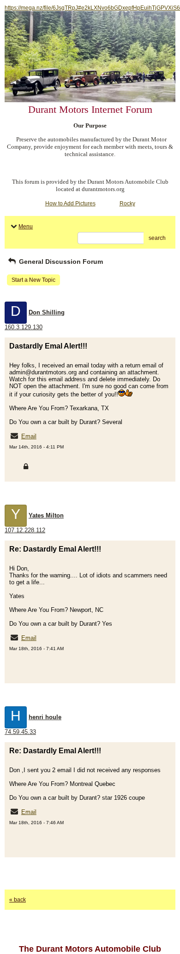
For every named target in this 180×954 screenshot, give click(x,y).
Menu (25, 226)
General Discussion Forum (60, 261)
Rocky (127, 203)
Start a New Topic (33, 280)
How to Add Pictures (70, 203)
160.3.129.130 (23, 327)
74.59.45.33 (20, 731)
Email (28, 436)
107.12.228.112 (25, 530)
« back (17, 899)
